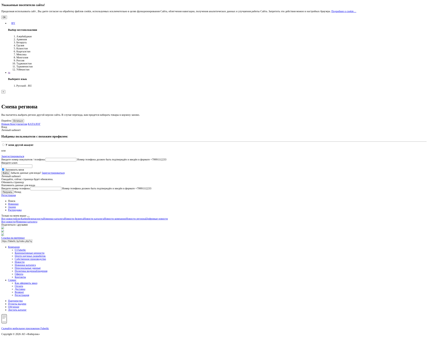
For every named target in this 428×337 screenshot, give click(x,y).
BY (13, 23)
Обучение (13, 306)
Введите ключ (9, 162)
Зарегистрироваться (12, 156)
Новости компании (115, 218)
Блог (18, 218)
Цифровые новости (157, 218)
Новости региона (136, 218)
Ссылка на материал (13, 237)
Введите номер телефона (15, 188)
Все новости (8, 218)
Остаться (18, 121)
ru (9, 72)
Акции (12, 207)
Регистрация (8, 195)
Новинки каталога (53, 218)
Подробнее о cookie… (343, 11)
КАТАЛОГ (34, 124)
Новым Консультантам (14, 124)
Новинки (13, 204)
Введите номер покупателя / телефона (23, 159)
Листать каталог (17, 309)
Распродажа (15, 210)
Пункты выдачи (17, 303)
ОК (4, 17)
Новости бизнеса (74, 218)
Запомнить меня (14, 169)
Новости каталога (94, 218)
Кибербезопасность (32, 218)
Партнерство (15, 300)
